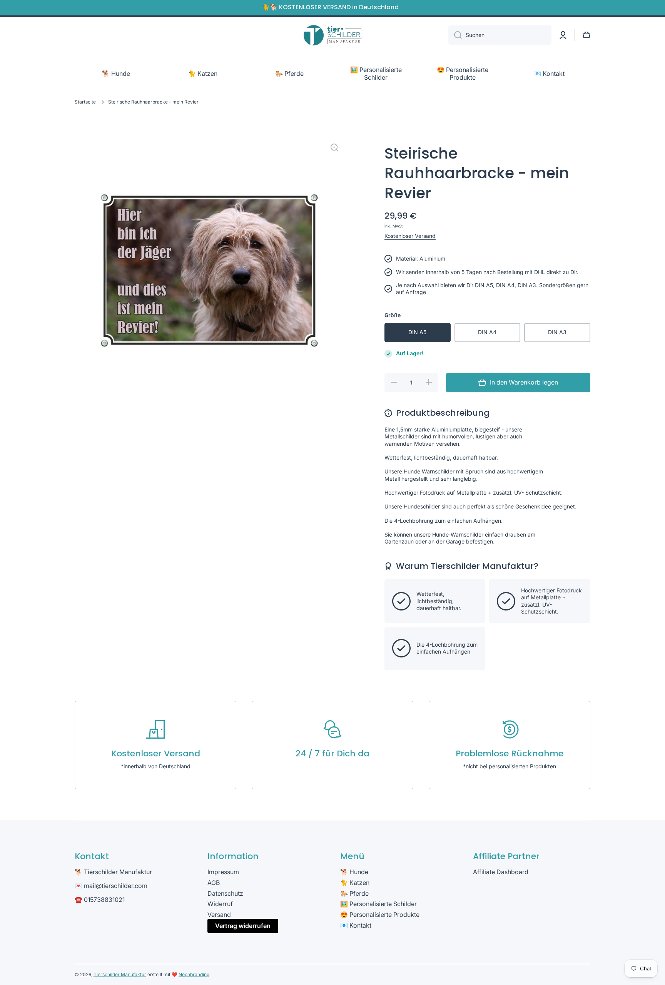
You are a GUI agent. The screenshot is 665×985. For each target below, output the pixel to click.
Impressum (223, 872)
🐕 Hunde (354, 872)
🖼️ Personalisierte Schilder (378, 904)
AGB (213, 882)
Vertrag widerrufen (243, 926)
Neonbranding (194, 974)
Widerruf (220, 904)
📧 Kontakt (355, 925)
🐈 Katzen (354, 882)
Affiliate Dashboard (500, 872)
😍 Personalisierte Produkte (379, 914)
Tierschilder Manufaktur (120, 974)
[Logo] (332, 35)
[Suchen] (455, 35)
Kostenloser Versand (410, 235)
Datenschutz (225, 893)
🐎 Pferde (354, 893)
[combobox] (499, 35)
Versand (219, 914)
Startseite (85, 102)
